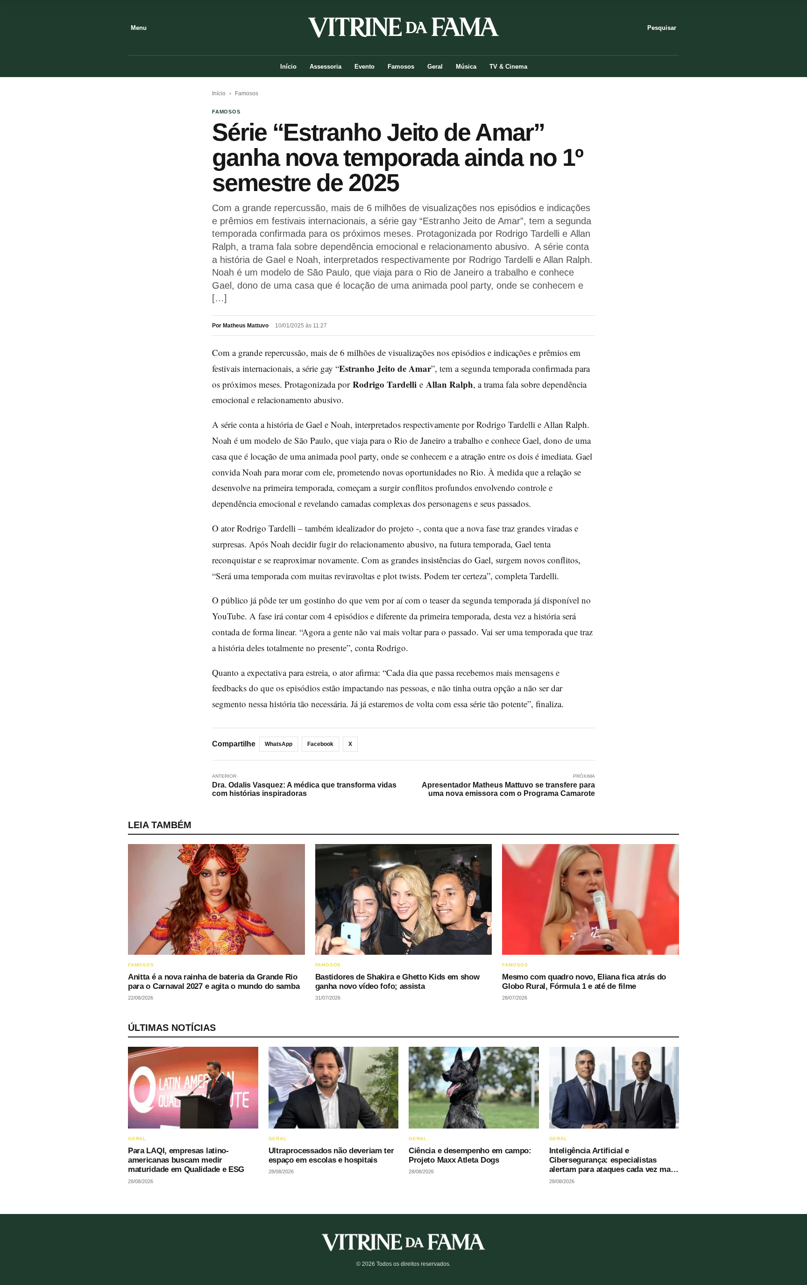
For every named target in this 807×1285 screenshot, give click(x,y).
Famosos (401, 66)
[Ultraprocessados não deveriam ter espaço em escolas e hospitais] (334, 1087)
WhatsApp (278, 744)
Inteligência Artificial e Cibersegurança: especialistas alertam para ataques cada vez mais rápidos (613, 1165)
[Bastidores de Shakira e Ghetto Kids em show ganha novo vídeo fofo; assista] (403, 899)
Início (288, 66)
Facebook (320, 744)
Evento (364, 66)
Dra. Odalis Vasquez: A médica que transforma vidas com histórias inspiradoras (304, 789)
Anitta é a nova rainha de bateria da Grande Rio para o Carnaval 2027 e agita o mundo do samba (213, 982)
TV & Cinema (508, 66)
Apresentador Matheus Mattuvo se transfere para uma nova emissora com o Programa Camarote (508, 789)
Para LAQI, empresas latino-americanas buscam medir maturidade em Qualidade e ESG (186, 1160)
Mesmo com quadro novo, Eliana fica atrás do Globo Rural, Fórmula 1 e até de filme (584, 982)
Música (466, 66)
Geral (435, 66)
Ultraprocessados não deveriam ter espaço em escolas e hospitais (331, 1155)
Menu (139, 27)
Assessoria (325, 66)
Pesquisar (661, 27)
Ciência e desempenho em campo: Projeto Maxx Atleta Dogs (470, 1155)
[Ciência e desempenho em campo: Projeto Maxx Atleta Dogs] (474, 1087)
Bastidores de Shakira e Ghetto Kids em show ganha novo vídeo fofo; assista (397, 982)
